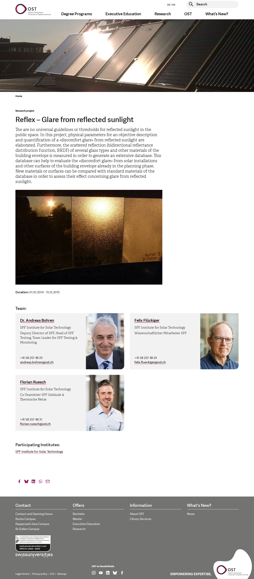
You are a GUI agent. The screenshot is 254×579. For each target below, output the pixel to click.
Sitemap (61, 574)
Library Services (140, 519)
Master (77, 519)
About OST (137, 514)
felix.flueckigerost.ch (150, 362)
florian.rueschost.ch (35, 424)
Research (79, 529)
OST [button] (188, 14)
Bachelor (79, 514)
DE (168, 5)
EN (173, 5)
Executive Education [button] (123, 14)
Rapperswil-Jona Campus (32, 524)
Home (18, 96)
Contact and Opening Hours (34, 514)
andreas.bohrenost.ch (37, 362)
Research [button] (163, 14)
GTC (52, 574)
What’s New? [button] (216, 14)
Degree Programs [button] (76, 14)
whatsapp (40, 482)
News (191, 514)
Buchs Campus (25, 519)
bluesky (26, 482)
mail (48, 482)
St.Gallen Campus (27, 529)
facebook (19, 482)
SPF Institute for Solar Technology (39, 452)
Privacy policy (39, 574)
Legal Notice (22, 574)
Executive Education (86, 524)
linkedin (33, 482)
